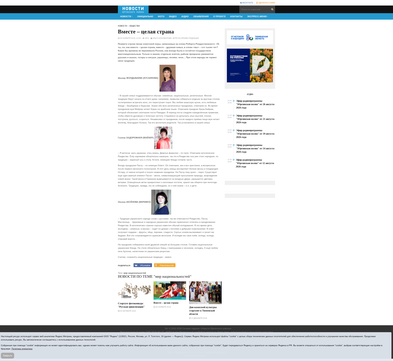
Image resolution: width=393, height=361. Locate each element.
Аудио (185, 16)
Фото (161, 16)
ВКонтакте (247, 3)
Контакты (236, 16)
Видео (173, 16)
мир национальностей (135, 273)
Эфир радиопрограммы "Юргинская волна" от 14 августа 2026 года (255, 148)
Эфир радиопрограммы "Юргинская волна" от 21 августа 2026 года (255, 119)
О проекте (219, 16)
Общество (134, 26)
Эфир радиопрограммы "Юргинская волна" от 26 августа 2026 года (255, 104)
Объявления (201, 16)
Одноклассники (266, 3)
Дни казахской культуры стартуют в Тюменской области (203, 310)
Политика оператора (22, 348)
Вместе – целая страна (166, 302)
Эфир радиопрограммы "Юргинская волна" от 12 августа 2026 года (255, 163)
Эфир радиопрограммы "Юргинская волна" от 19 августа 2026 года (255, 133)
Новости (122, 26)
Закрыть (7, 355)
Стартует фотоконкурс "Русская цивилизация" (131, 305)
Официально (145, 16)
